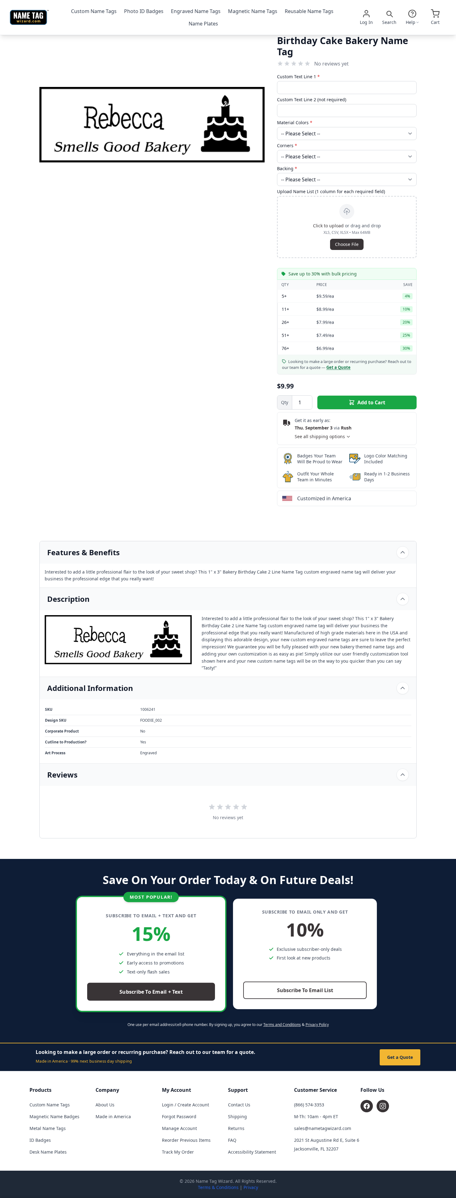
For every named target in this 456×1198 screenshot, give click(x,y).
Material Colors (294, 122)
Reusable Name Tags (309, 11)
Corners (287, 145)
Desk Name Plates (48, 1152)
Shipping (237, 1116)
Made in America (113, 1116)
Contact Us (239, 1105)
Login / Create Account (185, 1105)
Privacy (251, 1187)
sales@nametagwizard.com (322, 1128)
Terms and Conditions (282, 1024)
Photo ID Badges (143, 11)
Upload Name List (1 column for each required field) (331, 191)
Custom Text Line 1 (298, 76)
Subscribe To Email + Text (151, 992)
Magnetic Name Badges (54, 1116)
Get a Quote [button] (338, 367)
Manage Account (179, 1128)
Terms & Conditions (218, 1187)
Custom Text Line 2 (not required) (311, 99)
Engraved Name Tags (196, 11)
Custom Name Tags (94, 11)
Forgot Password (179, 1116)
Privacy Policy (317, 1024)
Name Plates (203, 23)
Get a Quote (400, 1057)
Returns (236, 1128)
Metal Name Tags (47, 1128)
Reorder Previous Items (186, 1140)
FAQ (232, 1140)
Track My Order (178, 1152)
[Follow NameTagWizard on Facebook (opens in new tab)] (366, 1106)
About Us (105, 1105)
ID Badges (40, 1140)
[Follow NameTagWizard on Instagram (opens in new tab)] (383, 1106)
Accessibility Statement (252, 1152)
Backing (287, 168)
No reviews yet (331, 63)
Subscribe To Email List (305, 990)
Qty (284, 402)
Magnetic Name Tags (252, 11)
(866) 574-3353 (309, 1105)
